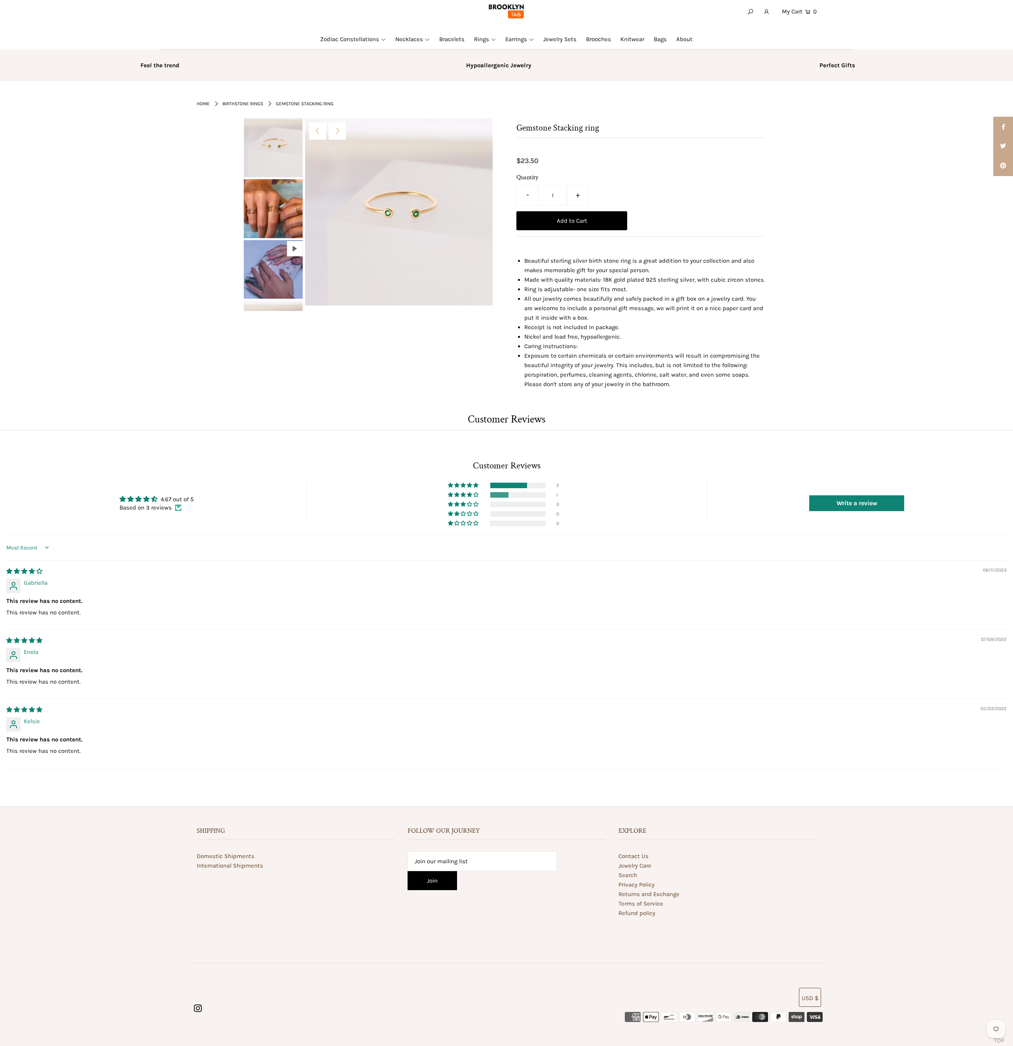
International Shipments (230, 865)
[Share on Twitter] (1003, 146)
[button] (464, 485)
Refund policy (636, 913)
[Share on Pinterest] (1003, 166)
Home (203, 103)
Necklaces (409, 39)
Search (627, 875)
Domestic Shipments (225, 856)
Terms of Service (640, 903)
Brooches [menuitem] (598, 39)
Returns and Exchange (648, 894)
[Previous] (317, 131)
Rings (481, 39)
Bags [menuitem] (660, 39)
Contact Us (633, 856)
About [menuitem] (684, 39)
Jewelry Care (634, 865)
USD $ (810, 998)
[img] (24, 571)
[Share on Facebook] (1003, 126)
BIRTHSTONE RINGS (242, 103)
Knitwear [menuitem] (632, 39)
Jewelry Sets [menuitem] (560, 39)
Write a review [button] (857, 503)
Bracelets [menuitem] (452, 39)
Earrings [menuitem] (516, 39)
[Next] (337, 131)
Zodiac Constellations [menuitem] (349, 39)
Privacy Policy (636, 884)
